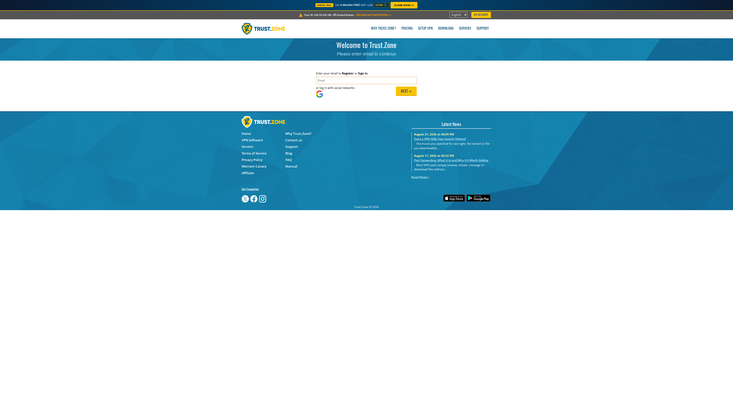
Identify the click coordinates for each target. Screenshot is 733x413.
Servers (465, 28)
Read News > (420, 177)
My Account (481, 15)
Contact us (293, 140)
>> (373, 15)
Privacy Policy (252, 160)
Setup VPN (425, 28)
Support (482, 28)
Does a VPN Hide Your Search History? (440, 139)
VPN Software (252, 140)
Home (246, 133)
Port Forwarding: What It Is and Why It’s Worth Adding (451, 160)
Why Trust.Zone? (383, 28)
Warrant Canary (254, 166)
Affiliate (248, 173)
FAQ (288, 160)
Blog (288, 153)
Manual (291, 166)
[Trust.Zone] (263, 28)
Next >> (406, 91)
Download (446, 28)
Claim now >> (404, 5)
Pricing (407, 28)
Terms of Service (254, 153)
